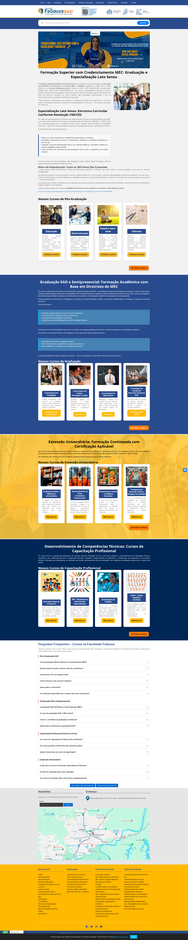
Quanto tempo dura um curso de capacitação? (58, 752)
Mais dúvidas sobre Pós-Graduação (82, 785)
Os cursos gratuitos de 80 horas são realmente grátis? (61, 746)
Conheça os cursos (51, 254)
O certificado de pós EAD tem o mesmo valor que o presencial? (64, 693)
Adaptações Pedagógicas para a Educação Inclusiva (136, 886)
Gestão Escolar (101, 916)
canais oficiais (67, 651)
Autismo (98, 884)
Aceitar (134, 937)
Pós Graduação (44, 906)
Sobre (49, 2)
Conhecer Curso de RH (136, 413)
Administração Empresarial (135, 901)
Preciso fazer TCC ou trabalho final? (54, 675)
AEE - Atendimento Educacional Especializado (107, 895)
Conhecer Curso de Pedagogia (51, 413)
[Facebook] (87, 926)
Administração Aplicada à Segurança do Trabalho (134, 891)
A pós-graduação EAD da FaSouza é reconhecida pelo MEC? (63, 662)
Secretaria (124, 2)
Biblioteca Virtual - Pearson (78, 892)
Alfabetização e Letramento (106, 887)
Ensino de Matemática (103, 911)
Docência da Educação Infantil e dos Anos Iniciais (107, 908)
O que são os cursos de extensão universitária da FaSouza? (63, 765)
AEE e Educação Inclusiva (134, 909)
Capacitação (100, 2)
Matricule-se (51, 517)
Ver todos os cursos (139, 268)
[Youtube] (101, 926)
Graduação (57, 2)
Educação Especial (102, 874)
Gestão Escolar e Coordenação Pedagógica (107, 891)
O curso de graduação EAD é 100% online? (56, 713)
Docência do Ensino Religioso (106, 914)
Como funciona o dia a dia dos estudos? (55, 681)
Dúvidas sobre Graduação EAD (107, 785)
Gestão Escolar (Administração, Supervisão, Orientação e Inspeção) (108, 901)
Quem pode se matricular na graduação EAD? (58, 726)
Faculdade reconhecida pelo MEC (49, 895)
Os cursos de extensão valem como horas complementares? (63, 778)
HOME (40, 874)
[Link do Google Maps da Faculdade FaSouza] (94, 834)
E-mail (46, 801)
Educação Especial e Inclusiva (107, 877)
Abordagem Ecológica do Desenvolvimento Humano (134, 881)
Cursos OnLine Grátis (46, 892)
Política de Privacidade (47, 904)
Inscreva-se (79, 414)
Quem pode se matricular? (50, 687)
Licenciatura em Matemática (77, 879)
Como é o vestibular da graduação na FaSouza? (58, 720)
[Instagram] (96, 926)
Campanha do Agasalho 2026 (48, 884)
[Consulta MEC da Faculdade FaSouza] (89, 11)
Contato (133, 2)
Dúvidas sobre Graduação (77, 889)
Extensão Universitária (86, 2)
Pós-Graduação (70, 2)
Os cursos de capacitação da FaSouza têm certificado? (61, 739)
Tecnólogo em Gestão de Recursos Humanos (76, 886)
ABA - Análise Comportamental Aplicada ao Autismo (106, 881)
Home (42, 2)
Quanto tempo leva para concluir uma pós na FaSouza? (61, 668)
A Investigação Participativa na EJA (136, 876)
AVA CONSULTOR (43, 877)
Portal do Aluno (112, 2)
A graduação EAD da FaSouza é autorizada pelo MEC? (61, 707)
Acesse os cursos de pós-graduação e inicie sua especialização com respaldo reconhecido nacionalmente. (75, 191)
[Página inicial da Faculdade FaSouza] (55, 11)
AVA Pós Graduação (45, 882)
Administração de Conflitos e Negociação (135, 898)
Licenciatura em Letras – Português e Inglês (76, 876)
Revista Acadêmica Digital (48, 909)
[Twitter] (91, 926)
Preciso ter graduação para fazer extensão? (57, 772)
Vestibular (42, 914)
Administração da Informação (135, 894)
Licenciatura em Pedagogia (77, 882)
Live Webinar (43, 901)
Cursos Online (43, 889)
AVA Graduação (44, 879)
